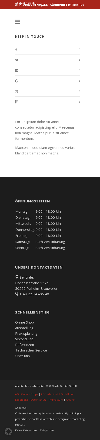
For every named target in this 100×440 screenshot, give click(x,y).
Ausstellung (24, 327)
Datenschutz (39, 399)
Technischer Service (31, 350)
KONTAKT (59, 5)
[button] (8, 431)
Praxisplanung (26, 333)
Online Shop (24, 322)
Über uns (22, 355)
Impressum (56, 399)
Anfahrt (70, 399)
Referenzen (24, 344)
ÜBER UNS (77, 5)
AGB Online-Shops (26, 394)
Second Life (24, 339)
